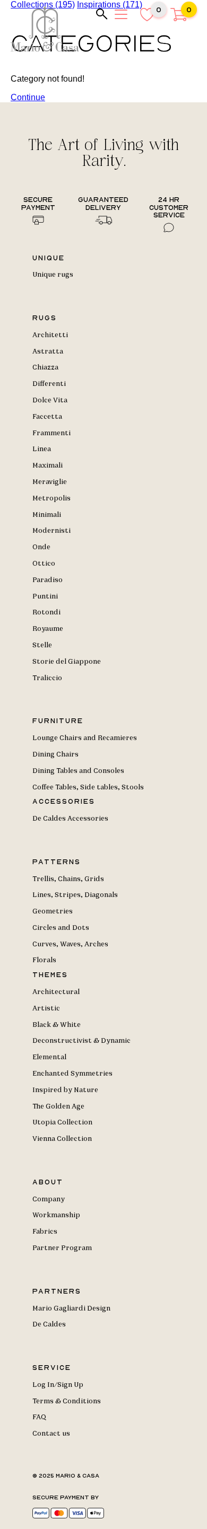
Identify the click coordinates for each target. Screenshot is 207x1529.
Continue (28, 97)
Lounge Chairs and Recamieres (84, 738)
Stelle (42, 645)
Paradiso (47, 580)
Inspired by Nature (65, 1090)
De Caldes (49, 1324)
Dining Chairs (55, 754)
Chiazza (45, 367)
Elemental (49, 1057)
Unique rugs (52, 274)
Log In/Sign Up (57, 1385)
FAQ (39, 1417)
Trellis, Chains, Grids (68, 879)
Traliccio (47, 678)
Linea (41, 449)
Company (48, 1199)
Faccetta (47, 416)
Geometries (52, 911)
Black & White (56, 1025)
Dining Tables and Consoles (78, 771)
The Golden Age (58, 1106)
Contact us (51, 1433)
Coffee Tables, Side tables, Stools (88, 787)
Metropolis (51, 498)
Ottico (43, 563)
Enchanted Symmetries (72, 1073)
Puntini (45, 596)
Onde (41, 547)
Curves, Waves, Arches (70, 944)
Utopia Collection (62, 1122)
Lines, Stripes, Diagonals (75, 895)
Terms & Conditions (66, 1401)
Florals (44, 960)
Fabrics (44, 1231)
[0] (178, 18)
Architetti (50, 335)
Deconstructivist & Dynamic (81, 1040)
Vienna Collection (62, 1139)
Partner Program (62, 1248)
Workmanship (56, 1215)
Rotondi (46, 612)
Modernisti (51, 530)
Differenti (49, 384)
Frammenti (51, 433)
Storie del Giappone (66, 661)
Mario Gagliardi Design (71, 1308)
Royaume (47, 628)
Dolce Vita (49, 400)
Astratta (47, 351)
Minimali (46, 515)
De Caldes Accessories (70, 818)
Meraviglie (49, 482)
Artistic (46, 1008)
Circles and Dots (60, 928)
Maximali (47, 465)
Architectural (56, 992)
